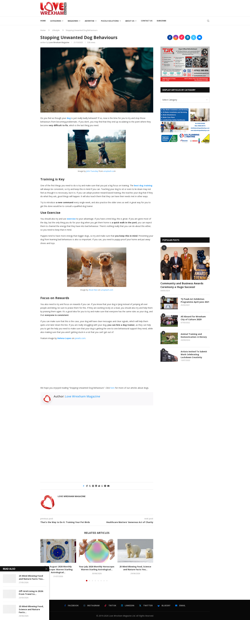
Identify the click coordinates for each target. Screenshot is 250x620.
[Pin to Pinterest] (93, 485)
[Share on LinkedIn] (96, 485)
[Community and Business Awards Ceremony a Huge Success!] (185, 263)
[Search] (208, 21)
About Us (129, 21)
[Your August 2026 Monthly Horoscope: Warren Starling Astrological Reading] (58, 551)
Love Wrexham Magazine (59, 42)
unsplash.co (108, 171)
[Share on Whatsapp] (102, 485)
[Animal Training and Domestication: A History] (169, 338)
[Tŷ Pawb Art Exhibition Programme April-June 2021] (169, 303)
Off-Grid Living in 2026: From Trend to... (31, 592)
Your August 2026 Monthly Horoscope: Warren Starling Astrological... (58, 569)
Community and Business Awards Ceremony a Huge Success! (181, 285)
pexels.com (80, 338)
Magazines (73, 21)
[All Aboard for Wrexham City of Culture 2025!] (169, 321)
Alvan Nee (93, 290)
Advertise (89, 21)
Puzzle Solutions (110, 21)
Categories (55, 21)
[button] (44, 560)
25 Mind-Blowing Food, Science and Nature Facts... (31, 609)
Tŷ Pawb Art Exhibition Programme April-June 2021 (195, 300)
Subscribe (161, 21)
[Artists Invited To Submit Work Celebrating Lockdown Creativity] (169, 356)
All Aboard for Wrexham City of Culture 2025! (193, 318)
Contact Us (146, 21)
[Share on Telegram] (105, 485)
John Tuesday (92, 171)
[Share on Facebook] (87, 485)
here (112, 387)
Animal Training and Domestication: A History (194, 335)
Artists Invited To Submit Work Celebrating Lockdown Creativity (194, 354)
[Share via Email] (108, 485)
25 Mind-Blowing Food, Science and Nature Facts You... (135, 568)
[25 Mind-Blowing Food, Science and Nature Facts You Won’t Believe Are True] (135, 551)
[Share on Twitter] (90, 485)
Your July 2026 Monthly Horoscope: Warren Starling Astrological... (97, 568)
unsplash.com (107, 290)
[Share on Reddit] (99, 485)
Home (43, 21)
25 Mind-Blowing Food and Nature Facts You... (31, 577)
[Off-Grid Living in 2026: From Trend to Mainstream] (9, 594)
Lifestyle (56, 30)
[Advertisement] (157, 7)
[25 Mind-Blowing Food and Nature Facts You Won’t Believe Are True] (9, 578)
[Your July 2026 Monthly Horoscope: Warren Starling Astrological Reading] (97, 551)
